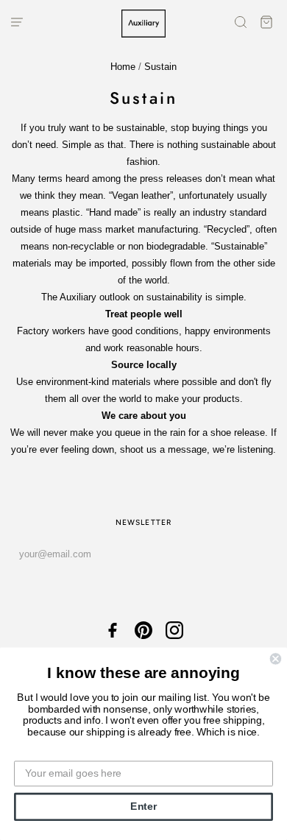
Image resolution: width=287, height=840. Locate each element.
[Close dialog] (275, 658)
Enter (143, 806)
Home (122, 66)
